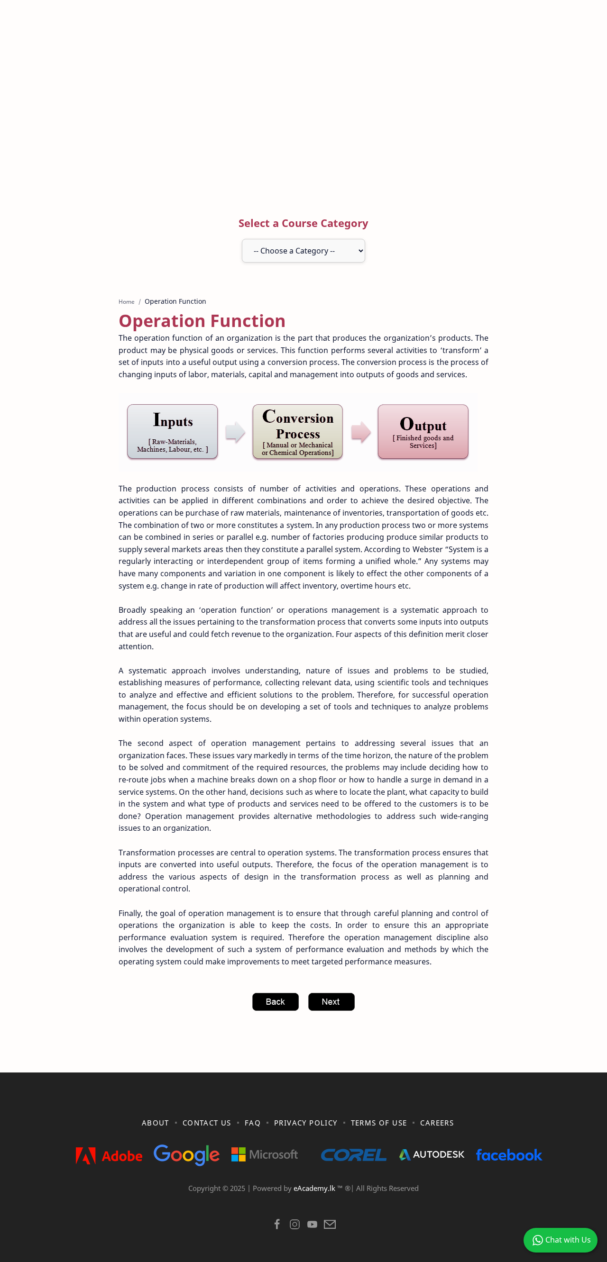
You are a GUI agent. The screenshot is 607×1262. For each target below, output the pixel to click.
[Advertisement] (303, 115)
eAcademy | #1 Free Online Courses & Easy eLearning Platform (283, 1200)
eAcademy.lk (315, 1188)
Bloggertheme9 (458, 1200)
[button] (277, 1226)
